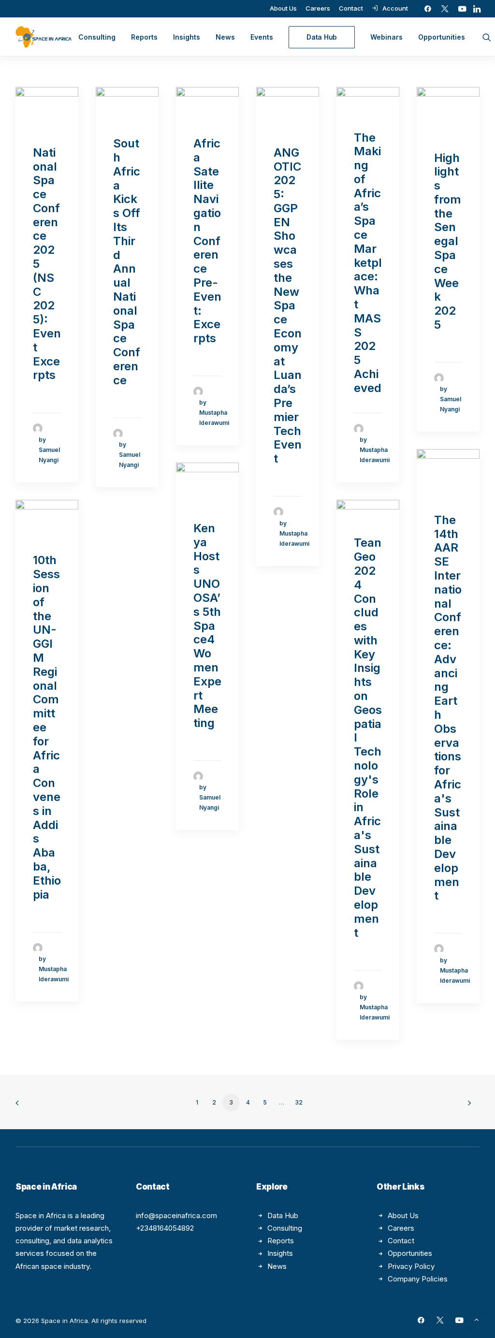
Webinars (386, 37)
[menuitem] (283, 8)
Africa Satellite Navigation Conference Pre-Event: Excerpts (207, 240)
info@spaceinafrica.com (176, 1215)
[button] (428, 8)
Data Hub (282, 1215)
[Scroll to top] (476, 1318)
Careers (318, 8)
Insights (186, 37)
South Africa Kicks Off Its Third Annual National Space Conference (126, 261)
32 (299, 1102)
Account (395, 8)
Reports (144, 37)
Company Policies (418, 1278)
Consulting (97, 37)
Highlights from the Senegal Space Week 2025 (447, 241)
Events (261, 37)
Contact (351, 8)
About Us (283, 8)
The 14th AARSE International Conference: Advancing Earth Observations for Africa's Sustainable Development (448, 708)
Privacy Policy (411, 1266)
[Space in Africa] (43, 37)
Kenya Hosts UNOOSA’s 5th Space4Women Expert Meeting (207, 625)
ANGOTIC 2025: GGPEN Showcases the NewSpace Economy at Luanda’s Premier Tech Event (288, 305)
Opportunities (441, 37)
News (225, 37)
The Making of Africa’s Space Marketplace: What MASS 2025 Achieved (368, 263)
